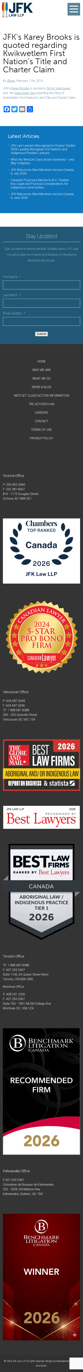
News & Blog (41, 387)
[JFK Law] (17, 15)
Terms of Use (41, 430)
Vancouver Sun (25, 93)
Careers (41, 412)
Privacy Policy (41, 438)
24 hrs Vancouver (58, 88)
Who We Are (41, 370)
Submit (41, 334)
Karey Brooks (20, 88)
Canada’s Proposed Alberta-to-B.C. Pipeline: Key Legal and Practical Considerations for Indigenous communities (40, 183)
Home (41, 361)
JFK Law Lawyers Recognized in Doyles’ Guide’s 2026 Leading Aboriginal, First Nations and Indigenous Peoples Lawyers (43, 149)
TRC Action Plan (41, 404)
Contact (41, 421)
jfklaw (11, 81)
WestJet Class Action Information (41, 395)
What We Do (41, 378)
